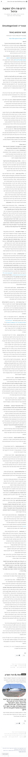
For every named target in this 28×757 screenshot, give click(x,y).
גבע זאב (11, 733)
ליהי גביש (6, 735)
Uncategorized (21, 665)
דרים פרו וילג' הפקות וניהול (14, 10)
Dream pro (15, 733)
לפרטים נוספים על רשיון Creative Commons (16, 322)
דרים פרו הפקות (19, 735)
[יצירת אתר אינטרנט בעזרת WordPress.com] (14, 1)
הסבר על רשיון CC (18, 60)
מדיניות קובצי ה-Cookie (22, 751)
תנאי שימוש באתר (17, 32)
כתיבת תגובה (12, 665)
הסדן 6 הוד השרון (13, 674)
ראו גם (24, 526)
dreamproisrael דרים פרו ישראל (18, 664)
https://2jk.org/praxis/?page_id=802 (17, 38)
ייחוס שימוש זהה (8, 320)
